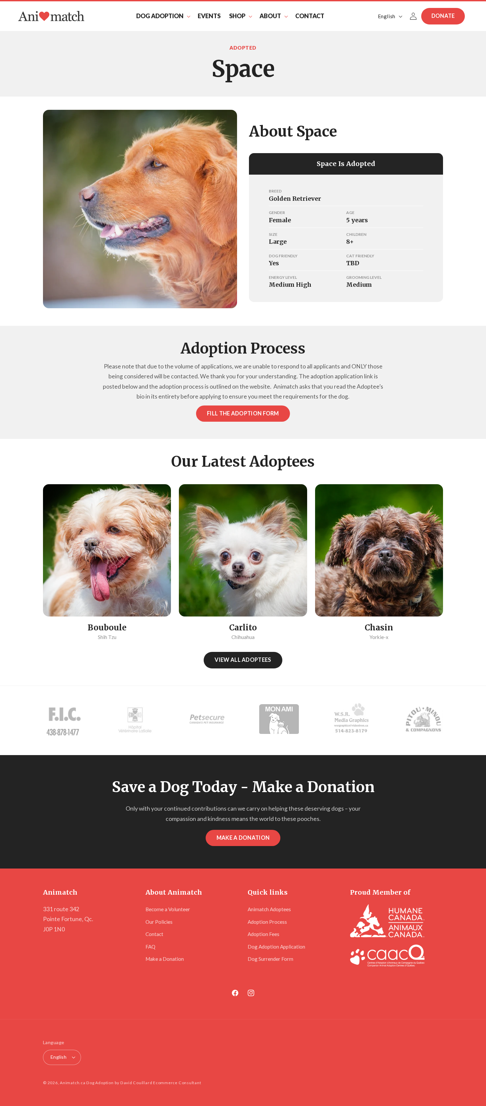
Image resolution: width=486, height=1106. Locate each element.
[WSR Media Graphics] (351, 720)
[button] (162, 16)
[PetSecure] (207, 720)
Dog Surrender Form (270, 959)
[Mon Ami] (279, 720)
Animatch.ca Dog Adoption (86, 1082)
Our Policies (159, 922)
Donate (443, 16)
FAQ (150, 947)
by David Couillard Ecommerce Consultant (158, 1082)
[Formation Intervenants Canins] (63, 720)
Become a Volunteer (167, 909)
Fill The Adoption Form (243, 413)
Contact (154, 934)
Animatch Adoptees (269, 909)
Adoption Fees (263, 934)
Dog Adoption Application (276, 947)
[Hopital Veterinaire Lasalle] (135, 720)
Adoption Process (267, 922)
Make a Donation (243, 837)
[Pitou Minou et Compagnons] (423, 720)
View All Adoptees (243, 660)
